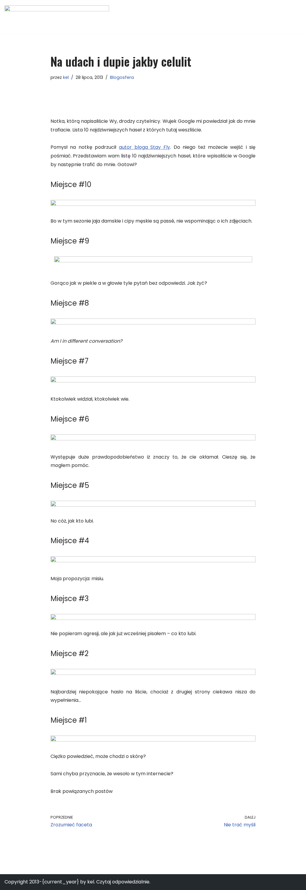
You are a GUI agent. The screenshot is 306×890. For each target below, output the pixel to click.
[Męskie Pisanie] (56, 16)
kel (66, 77)
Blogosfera (122, 77)
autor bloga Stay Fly (144, 147)
